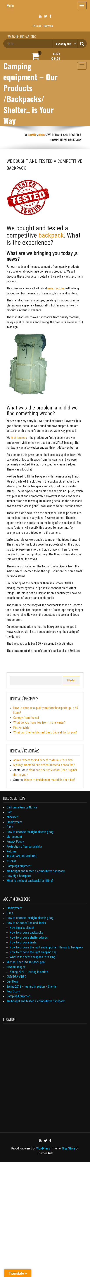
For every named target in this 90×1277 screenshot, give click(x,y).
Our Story (12, 981)
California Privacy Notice (22, 807)
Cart (9, 812)
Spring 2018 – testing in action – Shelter (32, 986)
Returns (11, 851)
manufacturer (56, 288)
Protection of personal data (24, 846)
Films (10, 827)
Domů (32, 135)
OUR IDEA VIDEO (16, 976)
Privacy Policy (15, 841)
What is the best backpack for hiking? (30, 880)
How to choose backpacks (26, 932)
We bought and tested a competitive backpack (36, 871)
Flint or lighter (21, 727)
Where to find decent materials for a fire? (47, 760)
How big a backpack (19, 876)
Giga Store (68, 1148)
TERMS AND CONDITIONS (22, 856)
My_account (14, 836)
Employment (14, 822)
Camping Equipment (19, 866)
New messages (16, 967)
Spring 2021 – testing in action (29, 972)
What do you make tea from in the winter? (39, 722)
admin (17, 760)
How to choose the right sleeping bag (30, 832)
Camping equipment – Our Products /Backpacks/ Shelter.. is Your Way (30, 93)
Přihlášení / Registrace (43, 26)
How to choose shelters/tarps (29, 937)
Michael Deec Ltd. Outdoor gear (26, 962)
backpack (51, 235)
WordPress (43, 1148)
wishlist (11, 861)
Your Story (13, 991)
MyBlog (17, 765)
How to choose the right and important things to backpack (46, 947)
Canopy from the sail (26, 717)
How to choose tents (23, 942)
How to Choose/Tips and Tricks (26, 923)
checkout (12, 817)
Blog (41, 135)
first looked (18, 437)
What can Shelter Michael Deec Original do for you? (45, 732)
